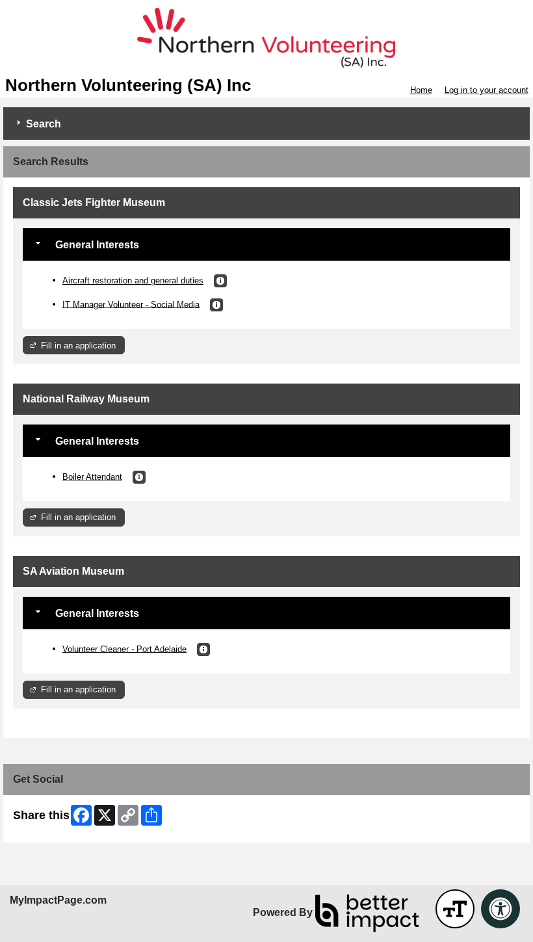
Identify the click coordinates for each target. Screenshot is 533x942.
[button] (220, 280)
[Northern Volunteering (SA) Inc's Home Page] (266, 38)
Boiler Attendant (92, 476)
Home (421, 90)
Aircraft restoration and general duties (132, 280)
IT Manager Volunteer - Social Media (131, 304)
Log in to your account (486, 90)
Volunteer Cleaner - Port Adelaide (124, 648)
